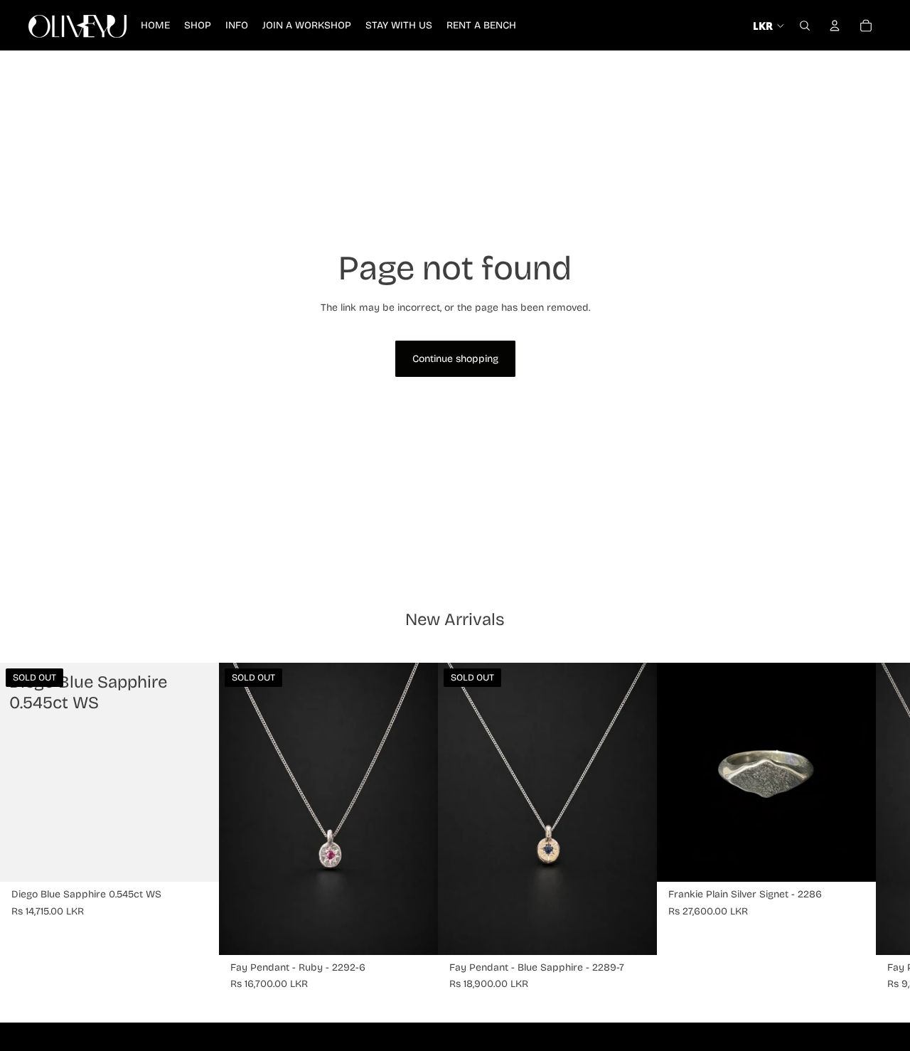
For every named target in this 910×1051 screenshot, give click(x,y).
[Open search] (804, 25)
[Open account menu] (834, 25)
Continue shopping (455, 359)
